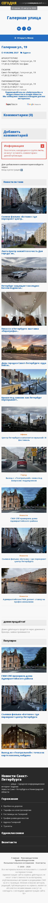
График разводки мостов (16, 818)
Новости (23, 515)
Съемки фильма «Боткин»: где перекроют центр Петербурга (24, 560)
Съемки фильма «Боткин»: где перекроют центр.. (19, 217)
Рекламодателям (29, 858)
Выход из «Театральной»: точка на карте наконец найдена (22, 754)
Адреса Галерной (12, 822)
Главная (15, 858)
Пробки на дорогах (13, 806)
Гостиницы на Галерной (15, 814)
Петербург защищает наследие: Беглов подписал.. (20, 286)
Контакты (41, 863)
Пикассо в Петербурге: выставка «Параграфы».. (20, 329)
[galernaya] (29, 29)
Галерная (24, 61)
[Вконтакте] (19, 29)
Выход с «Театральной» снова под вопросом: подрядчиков (24, 479)
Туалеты (7, 826)
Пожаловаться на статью (13, 89)
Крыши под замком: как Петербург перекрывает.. (21, 398)
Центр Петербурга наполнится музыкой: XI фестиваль (24, 438)
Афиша (23, 434)
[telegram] (24, 29)
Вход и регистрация (10, 170)
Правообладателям (24, 860)
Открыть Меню (25, 38)
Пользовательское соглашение (19, 863)
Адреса (27, 52)
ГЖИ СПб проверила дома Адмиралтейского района (24, 519)
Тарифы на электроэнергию (17, 810)
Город (24, 475)
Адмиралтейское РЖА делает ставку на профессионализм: (24, 600)
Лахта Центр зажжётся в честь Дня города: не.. (22, 252)
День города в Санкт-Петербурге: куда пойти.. (23, 364)
